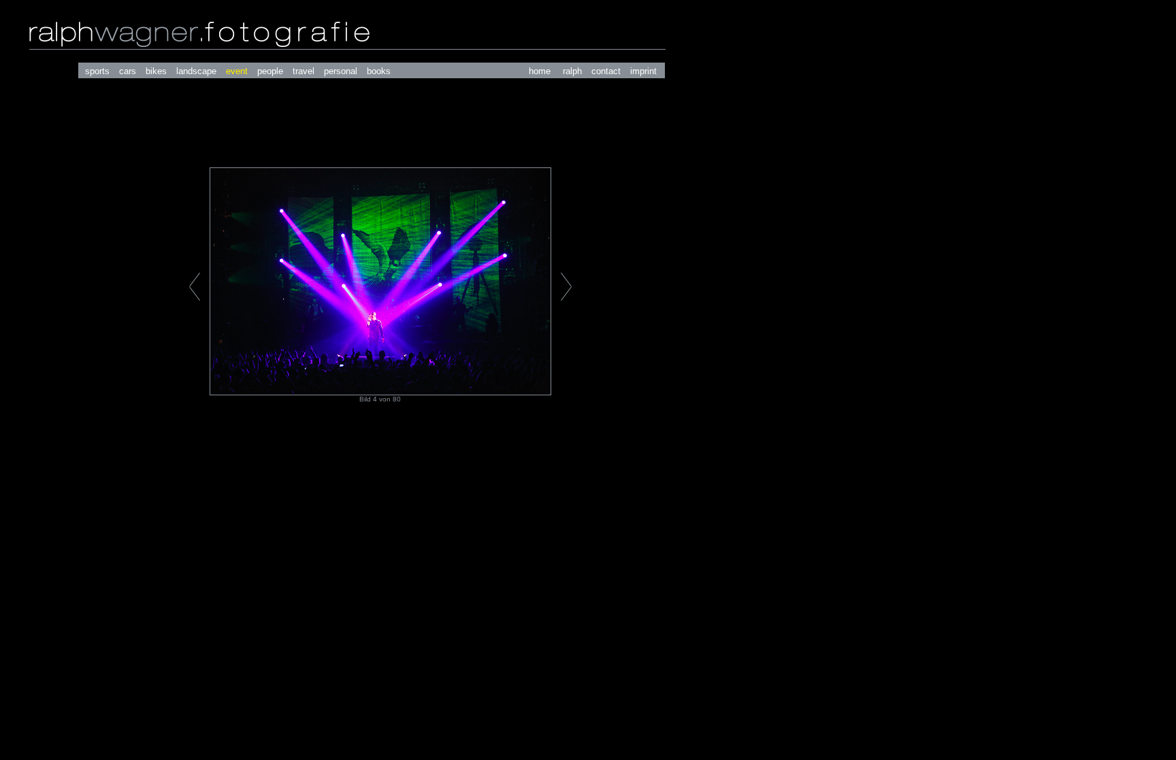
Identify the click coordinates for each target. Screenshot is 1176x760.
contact (606, 71)
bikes (156, 71)
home (540, 71)
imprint (643, 71)
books (379, 71)
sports (97, 71)
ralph (572, 71)
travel (303, 71)
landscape (196, 71)
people (270, 71)
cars (127, 71)
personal (340, 71)
